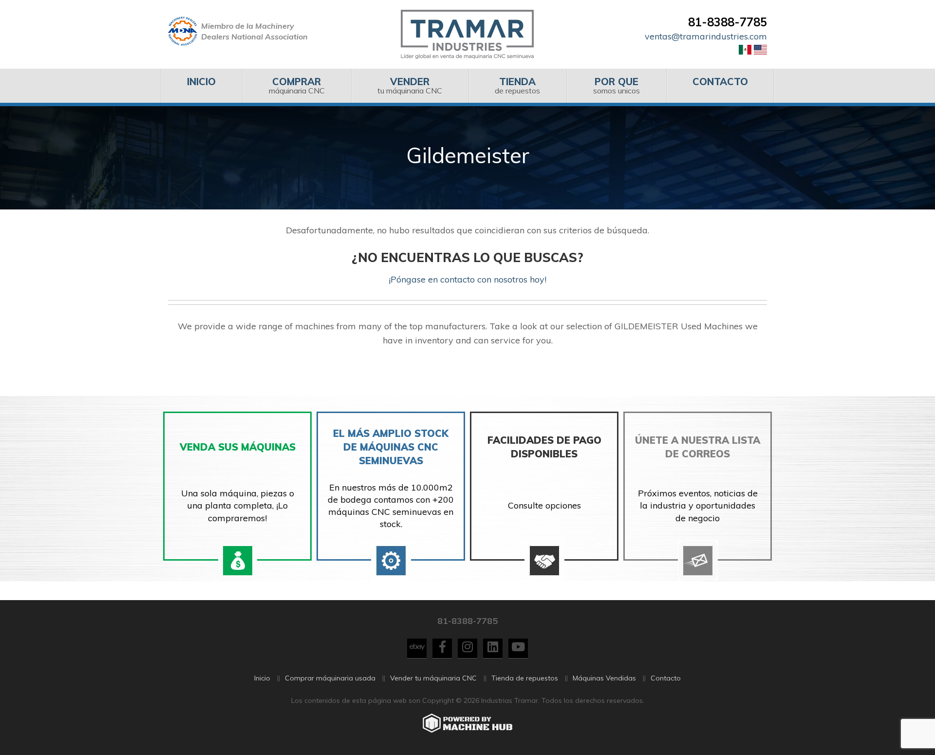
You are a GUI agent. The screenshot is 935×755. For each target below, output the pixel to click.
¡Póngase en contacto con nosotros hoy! (467, 279)
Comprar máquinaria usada (330, 678)
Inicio (262, 678)
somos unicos (616, 85)
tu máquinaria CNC (409, 85)
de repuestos (517, 85)
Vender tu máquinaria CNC (433, 678)
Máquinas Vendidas (604, 678)
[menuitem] (201, 86)
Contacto (666, 678)
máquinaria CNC (297, 85)
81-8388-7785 (727, 22)
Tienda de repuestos (524, 678)
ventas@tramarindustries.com (706, 36)
